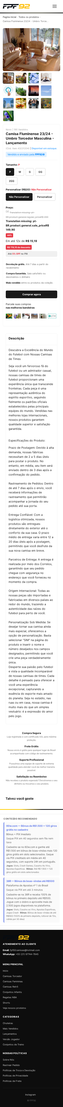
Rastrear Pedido (11, 1065)
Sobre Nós (8, 1059)
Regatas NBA (10, 997)
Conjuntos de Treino (13, 1044)
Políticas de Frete (12, 1081)
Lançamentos (10, 1034)
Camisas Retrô (10, 986)
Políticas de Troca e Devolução (19, 1070)
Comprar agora (31, 294)
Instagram (30, 1094)
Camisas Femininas (13, 981)
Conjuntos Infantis (12, 992)
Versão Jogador (11, 1039)
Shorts (6, 1002)
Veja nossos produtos (14, 1008)
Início (5, 970)
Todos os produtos (29, 17)
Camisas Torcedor (12, 976)
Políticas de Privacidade (15, 1075)
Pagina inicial (9, 17)
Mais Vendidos (10, 1028)
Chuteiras (8, 1023)
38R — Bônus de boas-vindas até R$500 (30, 881)
